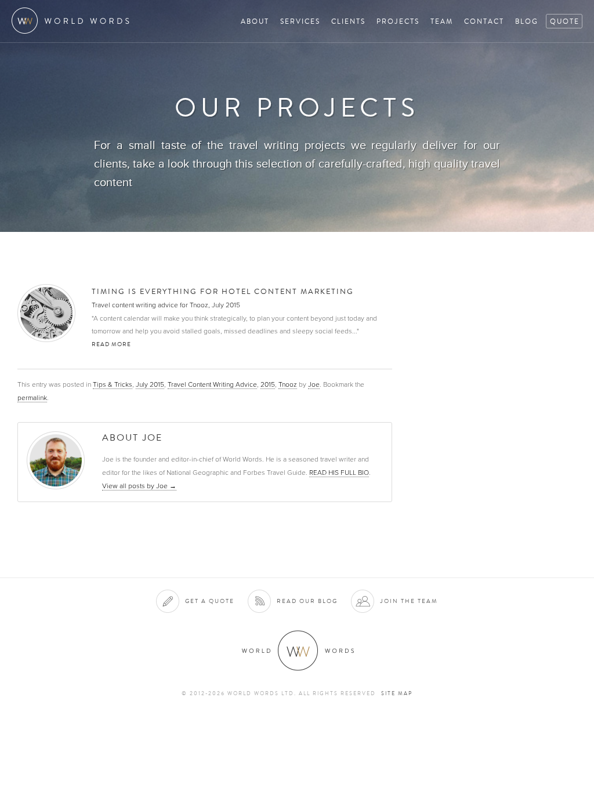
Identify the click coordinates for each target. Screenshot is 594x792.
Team (441, 21)
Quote (564, 21)
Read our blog (307, 601)
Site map (396, 693)
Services (300, 21)
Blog (526, 21)
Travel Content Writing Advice (212, 384)
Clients (348, 21)
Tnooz (287, 384)
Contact (484, 21)
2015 (267, 384)
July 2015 (150, 384)
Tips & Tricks (112, 384)
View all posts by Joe (139, 486)
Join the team (409, 601)
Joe (314, 384)
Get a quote (209, 601)
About (255, 21)
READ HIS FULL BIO (339, 472)
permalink (32, 398)
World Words (74, 21)
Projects (397, 21)
